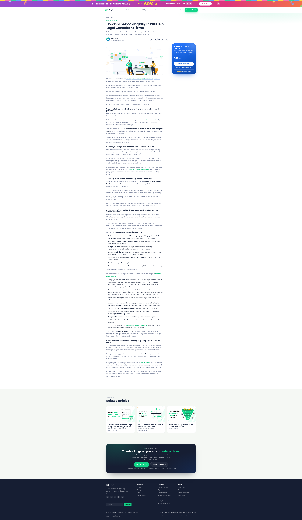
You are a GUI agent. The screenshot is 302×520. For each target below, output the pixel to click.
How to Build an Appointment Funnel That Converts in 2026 (181, 425)
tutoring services (152, 120)
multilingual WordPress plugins (136, 325)
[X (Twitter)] (111, 497)
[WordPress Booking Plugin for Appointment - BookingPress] (109, 10)
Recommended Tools (164, 503)
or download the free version (184, 67)
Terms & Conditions (183, 492)
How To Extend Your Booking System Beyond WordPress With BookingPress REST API (150, 426)
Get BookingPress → (184, 64)
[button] (218, 3)
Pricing (144, 10)
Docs (138, 492)
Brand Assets (181, 495)
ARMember (182, 512)
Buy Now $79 (191, 10)
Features (129, 10)
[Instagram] (118, 497)
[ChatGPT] (162, 39)
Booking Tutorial (111, 20)
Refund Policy (182, 490)
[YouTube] (115, 497)
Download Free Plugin (159, 464)
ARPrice (194, 512)
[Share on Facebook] (155, 39)
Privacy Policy (182, 487)
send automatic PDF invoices (139, 169)
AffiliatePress (174, 512)
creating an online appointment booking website (143, 79)
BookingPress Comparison (165, 495)
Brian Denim (114, 38)
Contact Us (140, 498)
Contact (166, 10)
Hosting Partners (141, 495)
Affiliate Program (162, 492)
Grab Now (205, 4)
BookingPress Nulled (163, 501)
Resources (158, 10)
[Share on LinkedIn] (158, 39)
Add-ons (137, 10)
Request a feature (163, 487)
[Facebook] (107, 497)
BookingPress (145, 363)
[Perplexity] (166, 39)
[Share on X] (151, 39)
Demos (150, 10)
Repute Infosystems (118, 512)
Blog (112, 17)
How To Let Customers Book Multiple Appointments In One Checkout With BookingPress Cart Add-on (120, 426)
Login (181, 10)
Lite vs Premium (162, 498)
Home (107, 17)
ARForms (188, 512)
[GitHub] (122, 497)
